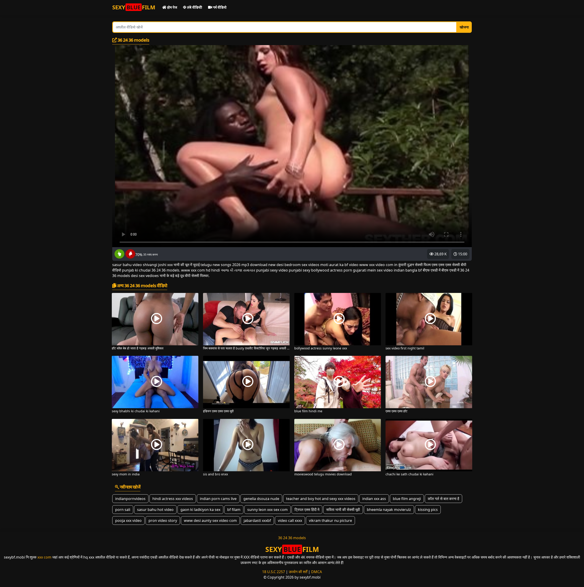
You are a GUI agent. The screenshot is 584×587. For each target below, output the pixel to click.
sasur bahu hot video (155, 509)
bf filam (233, 509)
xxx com (44, 557)
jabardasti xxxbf (257, 520)
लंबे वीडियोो (194, 7)
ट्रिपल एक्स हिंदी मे (307, 509)
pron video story (163, 520)
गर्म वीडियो (219, 7)
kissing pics (428, 509)
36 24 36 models (292, 537)
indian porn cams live (218, 498)
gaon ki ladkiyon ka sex (200, 509)
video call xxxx (290, 520)
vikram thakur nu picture (330, 520)
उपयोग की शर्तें (298, 571)
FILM (133, 7)
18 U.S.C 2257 (273, 571)
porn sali (122, 509)
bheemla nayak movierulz (389, 509)
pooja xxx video (128, 520)
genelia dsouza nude (261, 498)
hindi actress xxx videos (172, 498)
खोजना (464, 27)
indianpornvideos (130, 498)
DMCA (316, 571)
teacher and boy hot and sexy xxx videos (320, 498)
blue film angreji (407, 498)
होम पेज (171, 7)
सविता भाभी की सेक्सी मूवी (343, 509)
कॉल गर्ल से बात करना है (443, 498)
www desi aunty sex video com (210, 520)
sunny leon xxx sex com (267, 509)
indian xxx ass (374, 498)
